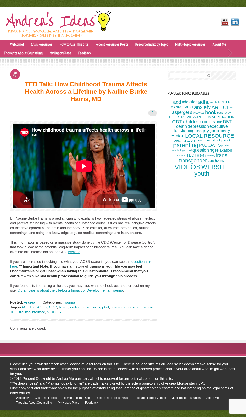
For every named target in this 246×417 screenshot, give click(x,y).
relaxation (223, 150)
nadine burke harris (85, 307)
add (177, 101)
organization (184, 140)
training (211, 155)
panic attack (212, 140)
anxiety (202, 107)
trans (221, 155)
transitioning (216, 161)
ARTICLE (222, 107)
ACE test (28, 307)
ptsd (105, 307)
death (181, 126)
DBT (227, 121)
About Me (219, 44)
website (74, 252)
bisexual (198, 112)
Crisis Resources (41, 44)
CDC (53, 307)
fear (198, 131)
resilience (134, 307)
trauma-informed (32, 312)
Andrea (29, 302)
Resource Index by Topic (151, 44)
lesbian (177, 135)
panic (199, 140)
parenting (185, 145)
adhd (204, 102)
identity (225, 131)
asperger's (182, 112)
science (149, 307)
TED (13, 312)
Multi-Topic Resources (190, 44)
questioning (203, 150)
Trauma (69, 302)
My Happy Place (60, 52)
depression (198, 126)
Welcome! (17, 44)
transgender (193, 161)
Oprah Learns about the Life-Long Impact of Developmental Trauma (70, 290)
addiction (189, 102)
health (63, 307)
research (118, 307)
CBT (177, 121)
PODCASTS (210, 145)
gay (205, 130)
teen (200, 155)
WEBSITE (215, 167)
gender (214, 131)
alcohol (214, 102)
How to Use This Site (74, 44)
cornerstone (212, 122)
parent (225, 140)
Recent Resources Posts (112, 44)
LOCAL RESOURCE (209, 136)
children (192, 122)
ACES (42, 307)
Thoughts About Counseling (23, 52)
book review (224, 112)
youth (201, 173)
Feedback (84, 52)
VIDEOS (54, 312)
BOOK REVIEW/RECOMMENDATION (202, 117)
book (210, 113)
